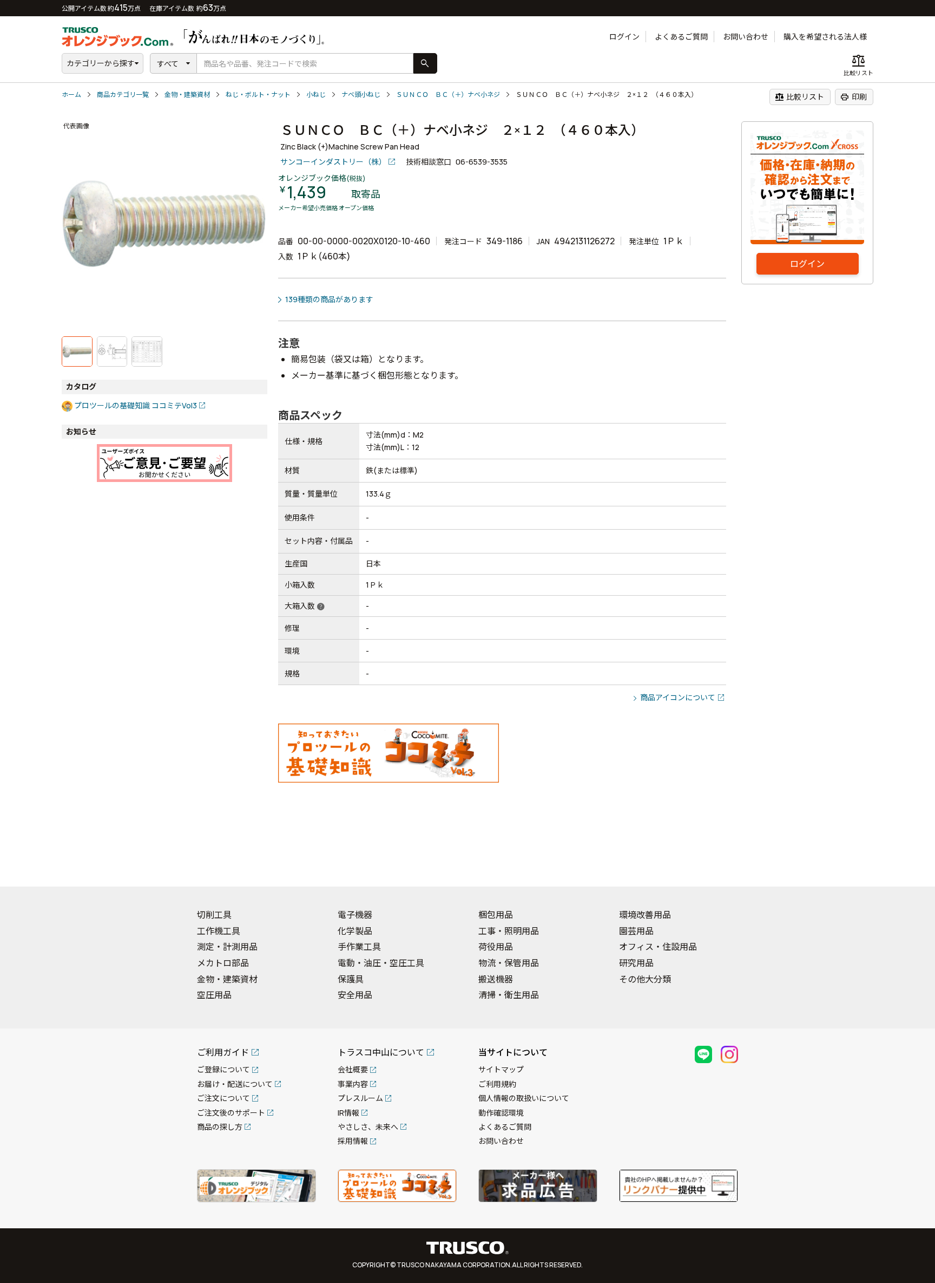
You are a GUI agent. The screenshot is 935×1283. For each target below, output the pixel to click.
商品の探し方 (219, 1127)
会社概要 (353, 1069)
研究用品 (636, 963)
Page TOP (908, 864)
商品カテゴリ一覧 (123, 94)
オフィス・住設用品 (658, 947)
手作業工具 (359, 947)
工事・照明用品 (508, 931)
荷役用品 (495, 947)
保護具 (351, 979)
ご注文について (223, 1098)
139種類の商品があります (329, 299)
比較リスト (799, 97)
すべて (168, 63)
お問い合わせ (745, 36)
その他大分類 (645, 979)
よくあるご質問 (681, 36)
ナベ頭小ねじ (360, 94)
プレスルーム (360, 1098)
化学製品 (355, 931)
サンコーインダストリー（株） (333, 162)
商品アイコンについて (677, 697)
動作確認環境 (501, 1113)
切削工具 (214, 915)
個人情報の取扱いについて (523, 1098)
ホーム (71, 94)
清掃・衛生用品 (508, 995)
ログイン (624, 36)
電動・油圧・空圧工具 (381, 963)
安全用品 (355, 995)
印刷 (853, 97)
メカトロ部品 (223, 963)
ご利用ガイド (223, 1052)
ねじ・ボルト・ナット (258, 94)
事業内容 (353, 1084)
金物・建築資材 (187, 94)
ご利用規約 (497, 1084)
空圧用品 (214, 995)
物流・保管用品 (508, 963)
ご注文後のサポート (231, 1113)
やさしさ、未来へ (368, 1127)
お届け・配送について (235, 1084)
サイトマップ (501, 1069)
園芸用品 (636, 931)
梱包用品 (495, 915)
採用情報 (353, 1141)
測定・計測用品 (227, 947)
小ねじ (316, 94)
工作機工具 (218, 931)
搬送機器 (495, 979)
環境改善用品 (645, 915)
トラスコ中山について (381, 1052)
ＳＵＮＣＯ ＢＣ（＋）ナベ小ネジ (448, 94)
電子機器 (355, 915)
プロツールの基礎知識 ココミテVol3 (135, 405)
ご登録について (223, 1069)
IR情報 (348, 1113)
